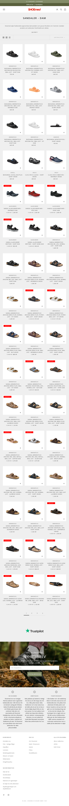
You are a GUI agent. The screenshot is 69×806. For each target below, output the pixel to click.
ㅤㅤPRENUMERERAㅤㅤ (50, 412)
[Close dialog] (64, 380)
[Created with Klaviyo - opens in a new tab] (34, 426)
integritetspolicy (55, 418)
